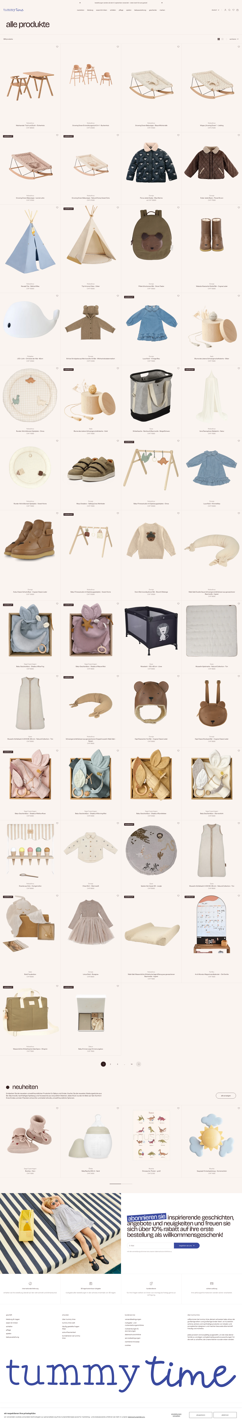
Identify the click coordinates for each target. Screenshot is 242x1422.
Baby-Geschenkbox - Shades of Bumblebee (151, 813)
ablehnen (225, 1415)
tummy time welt (68, 1323)
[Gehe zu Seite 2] (138, 1064)
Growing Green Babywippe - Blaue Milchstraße (151, 125)
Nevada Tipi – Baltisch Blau (30, 286)
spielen (128, 10)
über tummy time (68, 1319)
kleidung (90, 10)
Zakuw (90, 1046)
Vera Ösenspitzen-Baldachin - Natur (211, 431)
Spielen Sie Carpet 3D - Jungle (151, 886)
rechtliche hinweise (132, 1342)
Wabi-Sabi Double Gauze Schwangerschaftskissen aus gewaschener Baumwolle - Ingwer (212, 593)
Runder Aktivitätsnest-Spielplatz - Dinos (30, 431)
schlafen (113, 10)
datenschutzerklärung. (136, 1417)
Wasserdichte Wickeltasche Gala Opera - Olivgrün (30, 1049)
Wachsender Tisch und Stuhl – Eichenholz (30, 125)
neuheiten (80, 10)
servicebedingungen (132, 1338)
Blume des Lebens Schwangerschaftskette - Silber (211, 359)
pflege (121, 10)
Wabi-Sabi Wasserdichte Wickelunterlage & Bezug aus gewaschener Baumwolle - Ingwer (151, 975)
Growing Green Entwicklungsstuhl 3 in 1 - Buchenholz (90, 125)
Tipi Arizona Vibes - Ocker (91, 286)
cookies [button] (128, 1345)
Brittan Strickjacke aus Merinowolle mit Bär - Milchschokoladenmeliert (90, 359)
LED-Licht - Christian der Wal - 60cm (30, 359)
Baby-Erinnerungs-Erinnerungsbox (90, 1049)
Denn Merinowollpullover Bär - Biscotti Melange (151, 592)
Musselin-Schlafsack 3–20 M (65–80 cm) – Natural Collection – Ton (30, 739)
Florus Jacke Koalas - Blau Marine (151, 198)
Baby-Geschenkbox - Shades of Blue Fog (30, 666)
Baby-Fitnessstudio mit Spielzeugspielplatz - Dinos (151, 504)
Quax (151, 429)
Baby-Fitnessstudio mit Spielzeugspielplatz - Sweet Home (91, 592)
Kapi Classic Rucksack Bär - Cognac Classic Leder (212, 739)
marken (162, 10)
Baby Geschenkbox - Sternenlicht (211, 813)
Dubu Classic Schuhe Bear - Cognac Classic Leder (30, 592)
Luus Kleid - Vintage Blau (151, 359)
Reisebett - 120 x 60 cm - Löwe (151, 666)
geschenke (153, 10)
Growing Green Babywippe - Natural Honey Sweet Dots (91, 198)
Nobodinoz (30, 123)
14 (131, 1064)
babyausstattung (140, 10)
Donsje (151, 195)
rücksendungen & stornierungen (132, 1330)
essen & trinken (101, 10)
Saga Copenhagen (30, 664)
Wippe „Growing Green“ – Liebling (211, 125)
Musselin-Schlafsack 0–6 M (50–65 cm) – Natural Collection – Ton (211, 886)
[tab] (22, 1087)
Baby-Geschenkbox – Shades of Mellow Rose (30, 813)
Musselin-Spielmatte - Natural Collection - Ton (212, 666)
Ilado (211, 356)
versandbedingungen (133, 1319)
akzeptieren (200, 1415)
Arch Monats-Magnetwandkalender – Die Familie (212, 974)
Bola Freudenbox (30, 974)
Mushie (151, 1169)
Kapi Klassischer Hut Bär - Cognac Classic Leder (151, 739)
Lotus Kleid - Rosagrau (90, 974)
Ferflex (211, 972)
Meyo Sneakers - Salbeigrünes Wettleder (91, 504)
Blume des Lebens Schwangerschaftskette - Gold (91, 431)
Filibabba (30, 356)
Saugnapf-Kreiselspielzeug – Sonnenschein (212, 1171)
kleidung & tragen (13, 1319)
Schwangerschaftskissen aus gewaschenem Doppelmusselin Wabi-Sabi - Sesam (91, 740)
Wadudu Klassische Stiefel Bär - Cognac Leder (212, 286)
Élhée (91, 1169)
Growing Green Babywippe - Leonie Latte (30, 198)
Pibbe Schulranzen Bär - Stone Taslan (151, 286)
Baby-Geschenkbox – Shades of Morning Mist (90, 813)
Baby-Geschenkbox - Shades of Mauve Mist (91, 666)
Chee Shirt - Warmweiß (91, 886)
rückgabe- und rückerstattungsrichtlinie (134, 1324)
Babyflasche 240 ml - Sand (91, 1171)
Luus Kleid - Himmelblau (211, 504)
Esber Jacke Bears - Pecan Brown (211, 198)
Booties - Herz (30, 1171)
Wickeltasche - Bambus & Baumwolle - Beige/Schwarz (151, 431)
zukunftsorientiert (69, 1332)
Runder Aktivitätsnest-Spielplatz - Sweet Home (30, 504)
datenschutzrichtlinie (162, 1251)
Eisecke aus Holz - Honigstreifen (30, 886)
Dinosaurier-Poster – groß (151, 1171)
